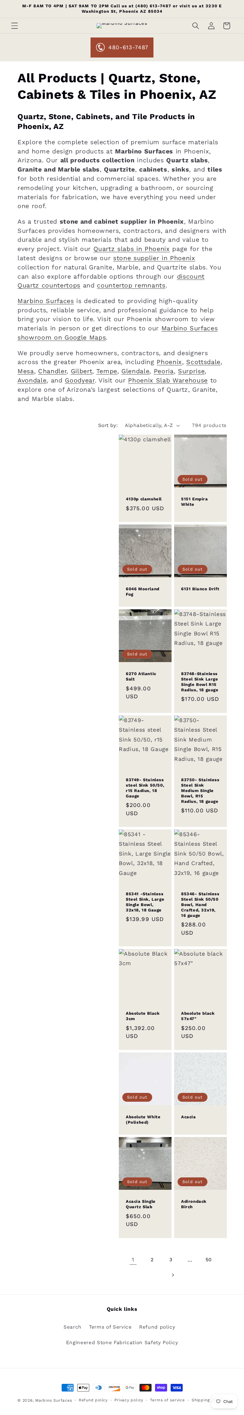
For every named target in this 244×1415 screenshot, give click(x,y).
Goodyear (79, 380)
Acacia (188, 1116)
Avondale (31, 380)
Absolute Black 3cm (142, 1016)
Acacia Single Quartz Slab (141, 1204)
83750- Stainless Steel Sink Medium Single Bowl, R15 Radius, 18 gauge (200, 790)
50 (209, 1260)
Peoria (164, 371)
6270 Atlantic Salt (141, 676)
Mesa (25, 371)
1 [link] (133, 1259)
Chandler (52, 371)
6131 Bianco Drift (200, 589)
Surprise (191, 371)
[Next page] (172, 1275)
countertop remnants (131, 285)
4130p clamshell (144, 499)
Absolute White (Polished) (143, 1119)
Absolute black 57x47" (197, 1016)
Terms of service (167, 1400)
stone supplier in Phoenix (154, 258)
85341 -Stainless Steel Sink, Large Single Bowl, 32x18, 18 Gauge (145, 901)
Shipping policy (208, 1400)
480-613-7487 (128, 47)
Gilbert (81, 371)
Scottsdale (203, 362)
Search (73, 1327)
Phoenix (169, 362)
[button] (14, 25)
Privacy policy (128, 1400)
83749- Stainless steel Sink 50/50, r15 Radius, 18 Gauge (145, 787)
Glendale (135, 371)
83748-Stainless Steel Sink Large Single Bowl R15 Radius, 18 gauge (200, 681)
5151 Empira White (194, 502)
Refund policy (157, 1327)
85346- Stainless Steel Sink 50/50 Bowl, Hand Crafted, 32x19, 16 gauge (200, 904)
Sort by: (108, 425)
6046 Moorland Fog (142, 592)
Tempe (106, 371)
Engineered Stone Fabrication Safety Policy (122, 1342)
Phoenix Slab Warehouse (168, 380)
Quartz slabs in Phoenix (131, 249)
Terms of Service (110, 1327)
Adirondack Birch (194, 1204)
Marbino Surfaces (45, 301)
